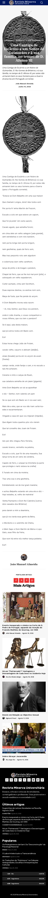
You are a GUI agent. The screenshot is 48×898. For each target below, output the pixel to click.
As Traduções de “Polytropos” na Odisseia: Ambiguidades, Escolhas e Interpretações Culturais (20, 862)
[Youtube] (33, 780)
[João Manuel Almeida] (24, 557)
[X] (21, 580)
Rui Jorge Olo (10, 760)
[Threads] (42, 780)
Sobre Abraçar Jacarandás (14, 756)
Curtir (41, 874)
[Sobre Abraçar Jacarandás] (24, 738)
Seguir (41, 878)
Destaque (6, 857)
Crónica (8, 40)
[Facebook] (16, 580)
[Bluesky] (37, 780)
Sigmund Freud (11, 718)
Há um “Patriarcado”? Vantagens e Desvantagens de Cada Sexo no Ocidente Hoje (24, 672)
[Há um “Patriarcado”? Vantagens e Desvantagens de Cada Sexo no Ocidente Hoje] (24, 653)
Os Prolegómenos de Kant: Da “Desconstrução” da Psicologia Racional (23, 845)
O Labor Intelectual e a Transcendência (19, 853)
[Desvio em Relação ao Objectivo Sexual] (24, 697)
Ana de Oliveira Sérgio (13, 677)
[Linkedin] (15, 780)
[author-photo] (3, 633)
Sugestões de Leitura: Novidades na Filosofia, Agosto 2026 (21, 809)
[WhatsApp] (32, 580)
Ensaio (4, 850)
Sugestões (6, 814)
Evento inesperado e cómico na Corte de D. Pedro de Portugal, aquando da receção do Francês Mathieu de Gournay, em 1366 (22, 627)
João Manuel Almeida (24, 84)
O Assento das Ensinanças (30, 40)
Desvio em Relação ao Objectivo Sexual (20, 715)
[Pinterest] (26, 580)
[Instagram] (11, 780)
